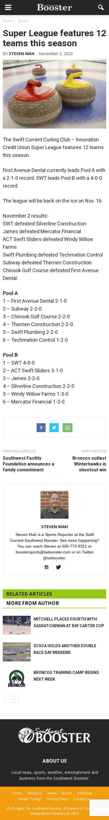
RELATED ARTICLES (29, 594)
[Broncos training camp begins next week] (17, 678)
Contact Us (82, 799)
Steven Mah (21, 53)
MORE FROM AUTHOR (32, 603)
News (52, 793)
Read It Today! (30, 799)
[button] (101, 7)
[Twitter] (60, 567)
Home (17, 793)
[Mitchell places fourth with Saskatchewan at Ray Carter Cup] (17, 625)
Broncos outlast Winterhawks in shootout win (89, 463)
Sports (66, 793)
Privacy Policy (57, 799)
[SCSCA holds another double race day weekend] (17, 652)
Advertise (84, 793)
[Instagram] (48, 567)
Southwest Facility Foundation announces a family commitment (28, 463)
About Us (34, 793)
